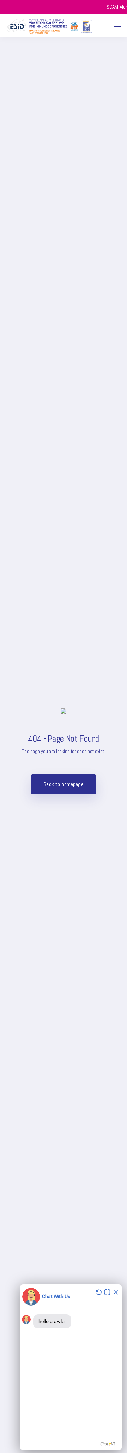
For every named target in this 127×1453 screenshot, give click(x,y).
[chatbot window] (71, 1367)
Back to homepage (63, 784)
